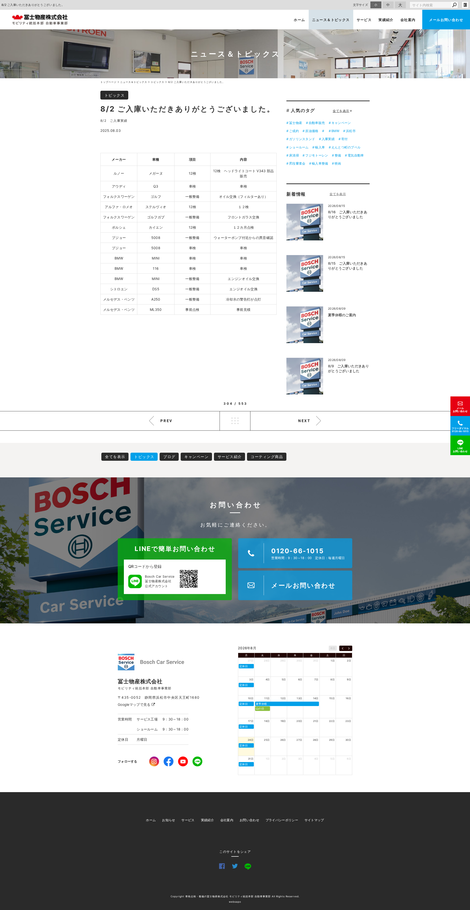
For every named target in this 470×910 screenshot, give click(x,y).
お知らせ (168, 820)
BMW (335, 131)
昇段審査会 (297, 163)
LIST (235, 420)
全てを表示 (341, 111)
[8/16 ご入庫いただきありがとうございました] (304, 222)
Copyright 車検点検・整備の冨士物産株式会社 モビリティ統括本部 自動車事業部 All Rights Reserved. (235, 896)
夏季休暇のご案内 (342, 315)
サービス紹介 (230, 456)
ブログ (169, 456)
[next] (349, 648)
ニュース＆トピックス (331, 20)
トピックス (115, 95)
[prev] (342, 648)
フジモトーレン (316, 155)
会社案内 (408, 20)
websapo (235, 901)
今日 (332, 648)
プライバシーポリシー (282, 820)
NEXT (304, 420)
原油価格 (311, 131)
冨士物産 (295, 123)
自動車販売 (317, 123)
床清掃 (294, 155)
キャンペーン (341, 123)
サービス (364, 20)
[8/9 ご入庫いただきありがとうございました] (304, 376)
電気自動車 (356, 155)
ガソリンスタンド (302, 139)
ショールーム (299, 147)
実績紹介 (386, 20)
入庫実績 (328, 139)
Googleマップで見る (135, 704)
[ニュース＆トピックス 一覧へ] (338, 194)
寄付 (344, 139)
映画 (338, 163)
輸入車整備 (320, 163)
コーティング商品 (267, 456)
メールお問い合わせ (446, 20)
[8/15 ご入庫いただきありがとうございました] (304, 273)
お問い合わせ (249, 820)
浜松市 (351, 131)
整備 (338, 155)
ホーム (299, 20)
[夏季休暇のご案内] (304, 324)
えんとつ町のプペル (346, 147)
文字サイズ (360, 5)
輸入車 (320, 147)
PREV (166, 420)
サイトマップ (314, 820)
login (465, 4)
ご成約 (294, 131)
